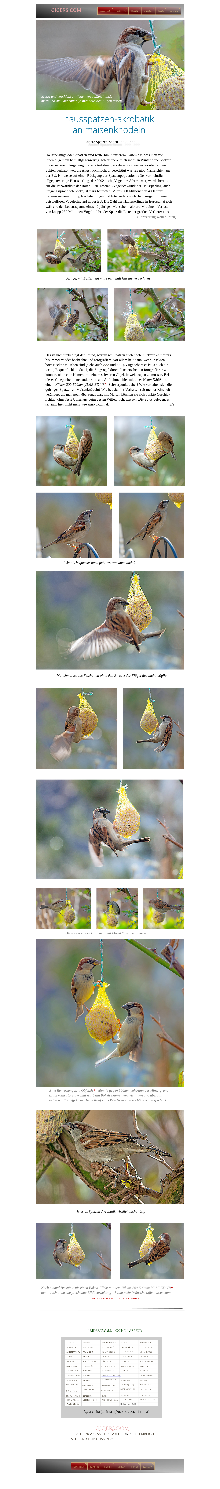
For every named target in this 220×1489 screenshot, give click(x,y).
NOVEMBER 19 (87, 1385)
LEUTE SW (144, 1371)
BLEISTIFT (144, 1366)
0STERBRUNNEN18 (108, 1366)
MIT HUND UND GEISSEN (90, 1439)
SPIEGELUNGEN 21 (109, 1342)
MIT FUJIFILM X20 (146, 1352)
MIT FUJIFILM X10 (146, 1347)
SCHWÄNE (125, 1371)
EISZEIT (86, 1357)
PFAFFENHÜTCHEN (109, 1370)
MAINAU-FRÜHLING (73, 1396)
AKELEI (124, 1342)
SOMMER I (87, 1375)
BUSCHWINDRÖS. (109, 1347)
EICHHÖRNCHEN (127, 1351)
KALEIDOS (70, 1342)
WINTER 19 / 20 (88, 1347)
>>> (124, 142)
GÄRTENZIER (106, 1361)
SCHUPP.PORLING (108, 1352)
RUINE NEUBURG (72, 1385)
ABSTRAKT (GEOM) (127, 1385)
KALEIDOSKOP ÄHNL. (128, 1389)
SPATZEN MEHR (126, 1399)
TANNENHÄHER (127, 1347)
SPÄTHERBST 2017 (108, 1385)
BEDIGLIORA (71, 1347)
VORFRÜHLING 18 (90, 1400)
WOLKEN (143, 1380)
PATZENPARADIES (128, 1395)
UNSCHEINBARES (146, 1375)
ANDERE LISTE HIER (147, 1399)
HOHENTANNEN (72, 1391)
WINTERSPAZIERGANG (110, 1400)
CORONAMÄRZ (88, 1366)
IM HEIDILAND (72, 1380)
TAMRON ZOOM (73, 1404)
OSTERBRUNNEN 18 (109, 1380)
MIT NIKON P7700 (146, 1357)
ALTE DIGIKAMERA (146, 1361)
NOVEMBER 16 (107, 1390)
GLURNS (69, 1357)
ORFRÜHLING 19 (90, 1361)
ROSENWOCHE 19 (73, 1375)
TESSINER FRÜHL (72, 1371)
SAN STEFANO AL (73, 1352)
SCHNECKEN (125, 1380)
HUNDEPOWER (126, 1357)
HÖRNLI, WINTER (72, 1400)
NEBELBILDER (145, 1385)
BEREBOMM (88, 1396)
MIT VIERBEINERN (127, 1366)
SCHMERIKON (126, 1361)
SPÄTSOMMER (88, 1390)
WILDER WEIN (71, 1366)
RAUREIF (105, 1396)
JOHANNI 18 (87, 1371)
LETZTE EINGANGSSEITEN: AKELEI (96, 1434)
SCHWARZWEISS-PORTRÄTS (111, 1376)
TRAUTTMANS (71, 1361)
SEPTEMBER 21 (143, 1434)
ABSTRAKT (87, 1342)
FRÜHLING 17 (88, 1352)
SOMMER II (86, 1380)
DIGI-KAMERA (145, 1395)
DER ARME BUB (145, 1390)
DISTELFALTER (107, 1357)
